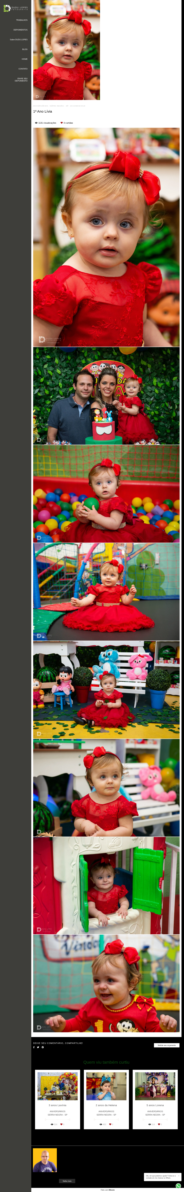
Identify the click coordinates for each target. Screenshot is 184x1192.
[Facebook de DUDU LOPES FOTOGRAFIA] (148, 1171)
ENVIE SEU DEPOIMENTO (21, 79)
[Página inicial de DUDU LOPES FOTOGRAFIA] (16, 8)
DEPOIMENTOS (21, 30)
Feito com (108, 1190)
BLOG (25, 49)
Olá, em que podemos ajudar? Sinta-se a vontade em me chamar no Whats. (161, 1177)
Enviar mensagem (158, 1155)
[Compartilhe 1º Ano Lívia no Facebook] (34, 1047)
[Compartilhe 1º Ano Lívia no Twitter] (38, 1047)
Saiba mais (67, 1181)
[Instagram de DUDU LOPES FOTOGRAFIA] (152, 1171)
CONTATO (23, 69)
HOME (25, 59)
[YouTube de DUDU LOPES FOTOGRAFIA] (156, 1171)
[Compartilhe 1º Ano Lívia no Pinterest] (43, 1047)
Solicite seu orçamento (167, 1045)
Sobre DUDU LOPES (19, 39)
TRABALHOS (22, 20)
